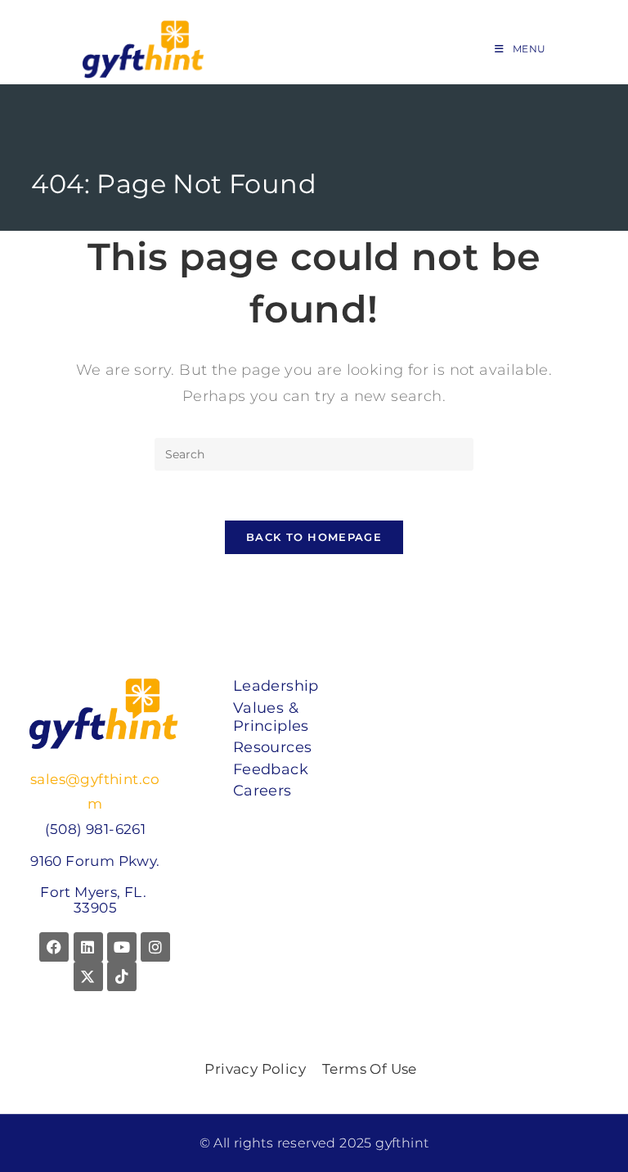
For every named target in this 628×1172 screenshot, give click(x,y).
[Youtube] (122, 947)
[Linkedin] (88, 947)
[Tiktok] (122, 976)
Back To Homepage (314, 536)
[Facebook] (54, 947)
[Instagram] (155, 947)
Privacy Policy (255, 1069)
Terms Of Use (369, 1069)
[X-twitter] (88, 976)
